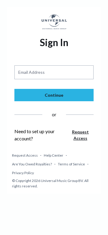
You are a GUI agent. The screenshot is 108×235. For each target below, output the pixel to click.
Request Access (25, 155)
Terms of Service (71, 164)
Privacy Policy (23, 173)
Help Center (53, 155)
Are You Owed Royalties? (32, 164)
